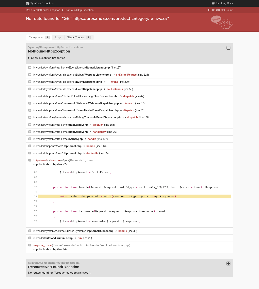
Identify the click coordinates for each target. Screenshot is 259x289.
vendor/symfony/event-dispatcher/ (69, 81)
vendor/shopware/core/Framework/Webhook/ (77, 103)
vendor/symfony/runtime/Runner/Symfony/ (75, 230)
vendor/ (54, 238)
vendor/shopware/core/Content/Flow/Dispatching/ (77, 96)
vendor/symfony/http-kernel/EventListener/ (73, 67)
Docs (224, 3)
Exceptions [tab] (38, 37)
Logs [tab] (58, 37)
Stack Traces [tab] (78, 37)
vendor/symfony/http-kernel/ (62, 124)
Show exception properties (48, 57)
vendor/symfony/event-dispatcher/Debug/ (73, 74)
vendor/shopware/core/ (59, 146)
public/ (46, 164)
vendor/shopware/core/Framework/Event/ (77, 110)
